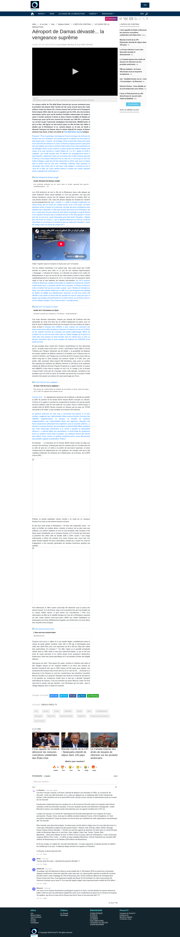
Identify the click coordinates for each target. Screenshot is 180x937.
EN (142, 13)
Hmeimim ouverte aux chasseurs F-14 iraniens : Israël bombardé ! (55, 313)
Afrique (33, 919)
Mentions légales (126, 917)
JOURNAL (94, 917)
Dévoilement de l (39, 636)
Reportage (64, 915)
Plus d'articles (133, 104)
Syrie (89, 711)
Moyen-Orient (63, 24)
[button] (74, 71)
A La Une (44, 24)
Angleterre (81, 716)
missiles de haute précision (100, 716)
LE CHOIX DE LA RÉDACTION (72, 14)
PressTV (124, 910)
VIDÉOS (92, 14)
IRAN (52, 14)
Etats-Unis (51, 716)
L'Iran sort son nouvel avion (45, 632)
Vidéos (64, 910)
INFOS (41, 14)
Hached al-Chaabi (66, 716)
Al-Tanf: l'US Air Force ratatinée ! (46, 386)
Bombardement (102, 711)
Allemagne (38, 716)
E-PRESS (94, 915)
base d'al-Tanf (39, 721)
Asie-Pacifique (36, 917)
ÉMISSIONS (107, 14)
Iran (52, 24)
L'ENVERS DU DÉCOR (99, 923)
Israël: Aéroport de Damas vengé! (47, 181)
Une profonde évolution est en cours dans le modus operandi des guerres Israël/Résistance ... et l (61, 185)
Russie (79, 711)
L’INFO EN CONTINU (82, 24)
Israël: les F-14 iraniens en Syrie (46, 310)
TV (145, 5)
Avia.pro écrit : (37, 397)
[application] (75, 72)
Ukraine (45, 711)
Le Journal (64, 913)
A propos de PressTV (127, 913)
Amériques (35, 923)
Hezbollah (68, 711)
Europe (33, 921)
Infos (34, 24)
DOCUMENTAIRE (97, 921)
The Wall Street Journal (73, 132)
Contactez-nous (125, 919)
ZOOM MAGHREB (97, 924)
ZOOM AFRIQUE (96, 913)
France (56, 711)
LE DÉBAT (94, 919)
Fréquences (124, 915)
